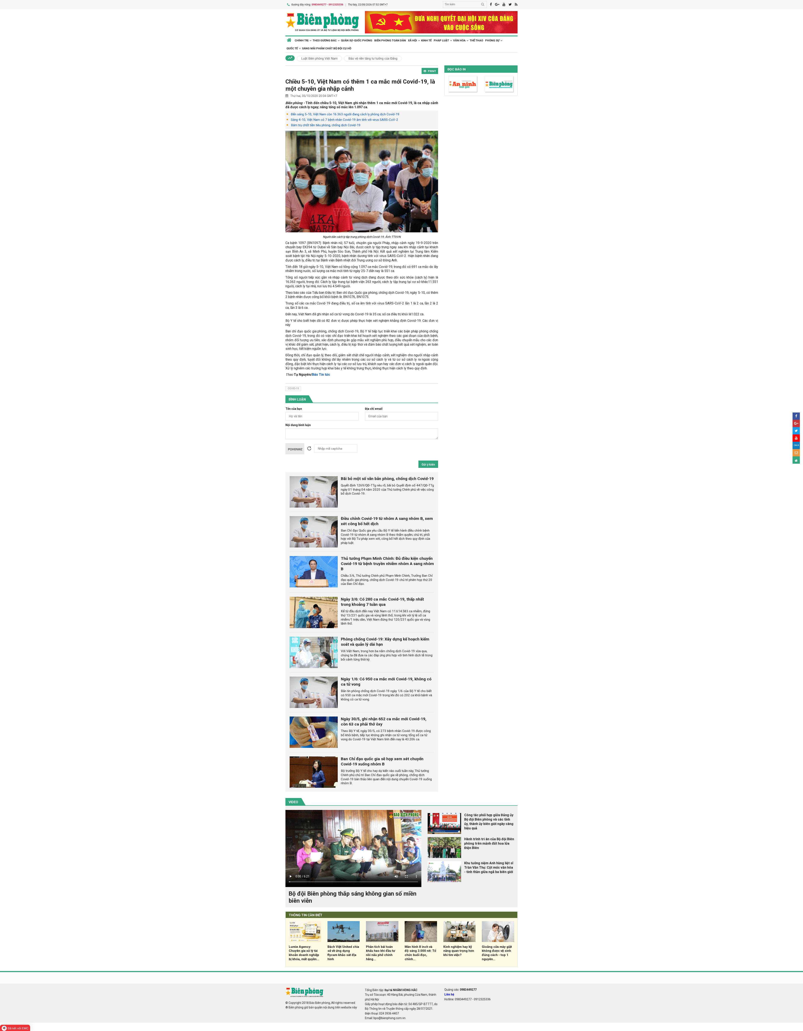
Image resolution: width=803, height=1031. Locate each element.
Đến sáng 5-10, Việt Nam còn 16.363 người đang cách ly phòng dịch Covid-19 (345, 114)
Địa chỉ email (373, 408)
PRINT (432, 71)
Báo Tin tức (321, 375)
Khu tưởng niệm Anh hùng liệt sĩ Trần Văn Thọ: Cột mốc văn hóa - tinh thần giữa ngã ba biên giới (488, 867)
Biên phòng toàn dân (390, 40)
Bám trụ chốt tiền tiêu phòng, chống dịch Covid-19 (326, 125)
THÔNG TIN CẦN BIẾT (305, 915)
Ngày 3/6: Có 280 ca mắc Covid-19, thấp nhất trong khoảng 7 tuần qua (382, 602)
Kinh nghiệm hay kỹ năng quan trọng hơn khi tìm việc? (458, 951)
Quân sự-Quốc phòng (356, 40)
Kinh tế (426, 40)
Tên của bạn (293, 408)
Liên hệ (449, 994)
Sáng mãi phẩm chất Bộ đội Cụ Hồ (326, 48)
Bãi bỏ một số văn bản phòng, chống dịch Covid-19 (387, 478)
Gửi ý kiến (428, 464)
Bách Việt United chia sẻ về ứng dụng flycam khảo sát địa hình (343, 953)
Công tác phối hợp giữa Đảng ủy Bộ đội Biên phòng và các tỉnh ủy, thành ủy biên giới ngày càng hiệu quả (488, 821)
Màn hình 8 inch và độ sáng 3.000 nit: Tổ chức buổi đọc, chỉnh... (420, 953)
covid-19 (293, 388)
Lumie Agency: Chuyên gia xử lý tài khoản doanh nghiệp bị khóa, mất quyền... (304, 953)
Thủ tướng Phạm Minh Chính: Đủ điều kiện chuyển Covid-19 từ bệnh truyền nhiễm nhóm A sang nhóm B (387, 563)
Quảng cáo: (460, 989)
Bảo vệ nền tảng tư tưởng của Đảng (372, 58)
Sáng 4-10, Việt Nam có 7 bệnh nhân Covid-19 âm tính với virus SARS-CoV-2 (344, 120)
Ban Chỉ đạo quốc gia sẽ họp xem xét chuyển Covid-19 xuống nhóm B (382, 761)
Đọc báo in (457, 69)
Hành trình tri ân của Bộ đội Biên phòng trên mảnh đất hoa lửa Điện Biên (489, 843)
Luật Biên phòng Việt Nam (319, 58)
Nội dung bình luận (298, 425)
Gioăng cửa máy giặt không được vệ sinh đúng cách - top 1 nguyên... (497, 953)
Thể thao (476, 40)
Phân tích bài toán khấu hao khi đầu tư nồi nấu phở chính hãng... (380, 953)
